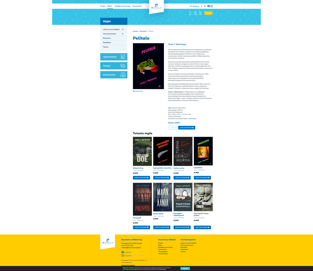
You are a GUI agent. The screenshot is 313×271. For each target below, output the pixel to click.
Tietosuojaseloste (126, 262)
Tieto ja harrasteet (109, 34)
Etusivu (102, 6)
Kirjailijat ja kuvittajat (123, 6)
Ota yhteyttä (194, 6)
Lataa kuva (139, 91)
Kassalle (208, 13)
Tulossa (105, 47)
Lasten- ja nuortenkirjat (111, 29)
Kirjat (109, 6)
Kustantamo (137, 6)
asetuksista (163, 269)
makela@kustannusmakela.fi (131, 248)
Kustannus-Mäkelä (167, 240)
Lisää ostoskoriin (186, 127)
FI (201, 6)
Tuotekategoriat (188, 240)
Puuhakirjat (107, 42)
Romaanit (143, 31)
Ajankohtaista (110, 57)
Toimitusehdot (163, 254)
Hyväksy (185, 268)
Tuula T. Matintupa (177, 44)
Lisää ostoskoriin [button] (141, 177)
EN (205, 6)
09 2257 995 (129, 245)
